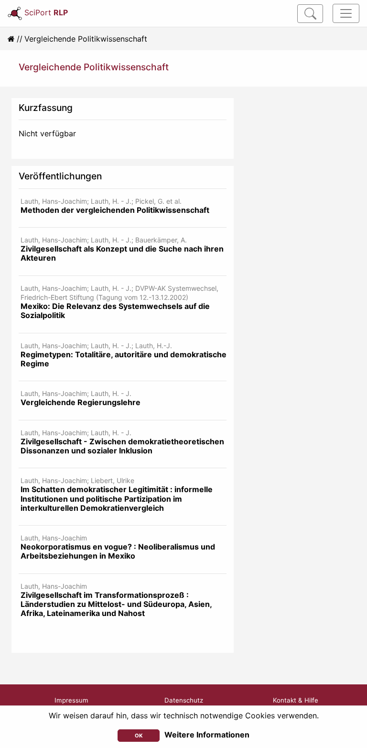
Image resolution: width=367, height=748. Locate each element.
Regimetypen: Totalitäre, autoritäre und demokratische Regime (124, 359)
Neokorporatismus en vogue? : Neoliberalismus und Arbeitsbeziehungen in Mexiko (118, 551)
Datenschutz (183, 700)
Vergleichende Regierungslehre (80, 402)
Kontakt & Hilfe (295, 700)
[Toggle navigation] (346, 13)
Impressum (71, 700)
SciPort (46, 12)
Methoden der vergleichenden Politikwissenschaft (115, 210)
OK (139, 735)
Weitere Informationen (206, 734)
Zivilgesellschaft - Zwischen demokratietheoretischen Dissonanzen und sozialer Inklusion (122, 446)
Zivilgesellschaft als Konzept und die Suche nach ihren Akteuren (122, 253)
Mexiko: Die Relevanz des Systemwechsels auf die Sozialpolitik (115, 310)
